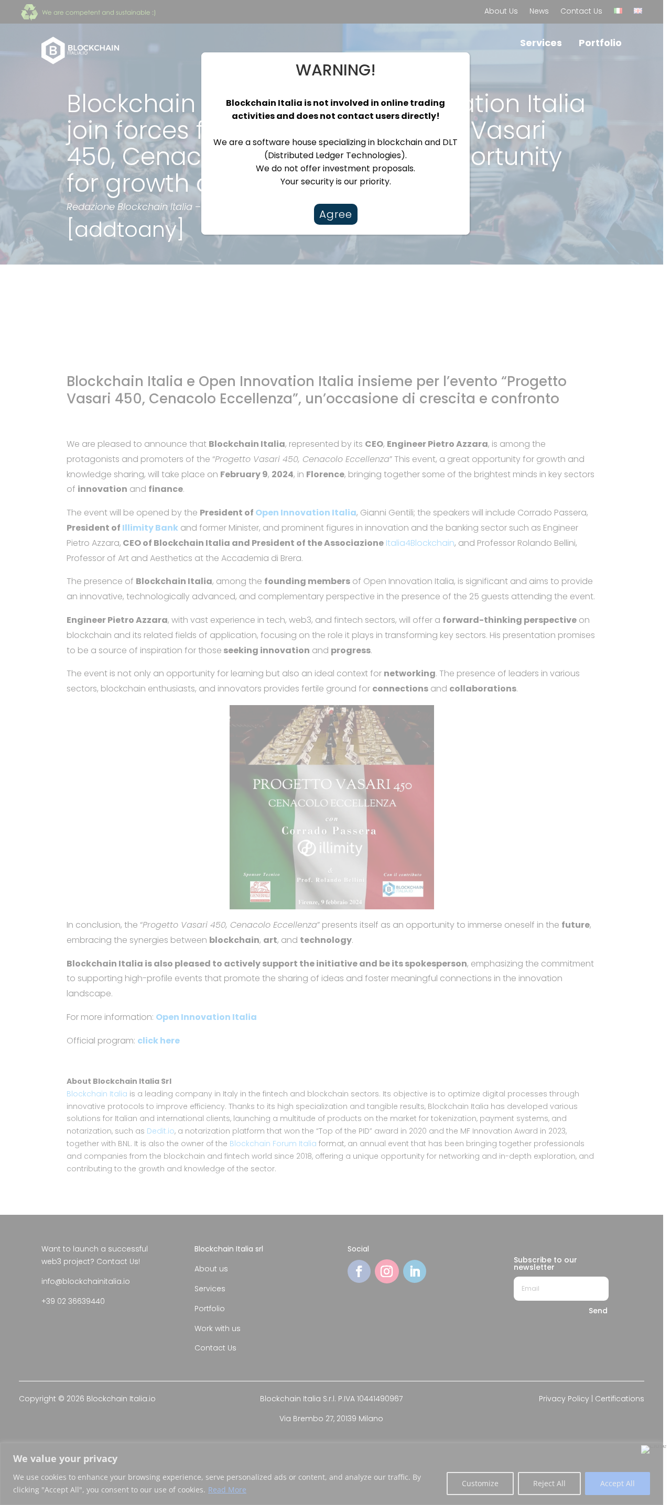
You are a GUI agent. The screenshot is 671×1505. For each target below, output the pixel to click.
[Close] (450, 61)
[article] (335, 142)
